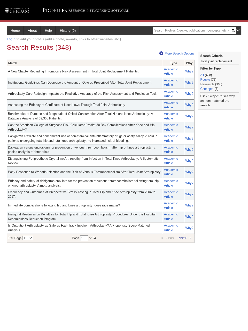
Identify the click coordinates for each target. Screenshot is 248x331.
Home (15, 30)
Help (48, 30)
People (205, 79)
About (32, 30)
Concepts (207, 89)
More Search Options (179, 53)
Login (11, 39)
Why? (189, 71)
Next (182, 237)
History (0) (68, 30)
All (202, 75)
